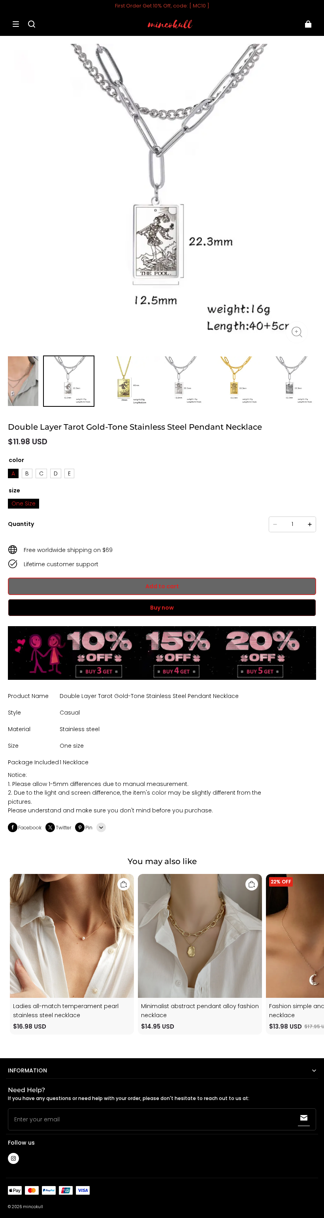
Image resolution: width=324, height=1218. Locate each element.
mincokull (33, 1207)
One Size (23, 503)
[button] (16, 24)
